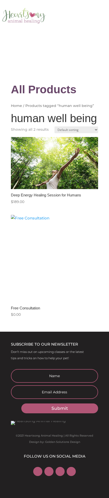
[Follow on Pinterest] (60, 471)
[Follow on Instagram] (48, 471)
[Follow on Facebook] (37, 471)
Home (16, 106)
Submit (59, 408)
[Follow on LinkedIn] (71, 471)
